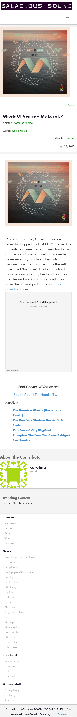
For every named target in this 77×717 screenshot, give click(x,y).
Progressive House (14, 612)
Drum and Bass (12, 632)
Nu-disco (9, 562)
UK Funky (9, 637)
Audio (71, 105)
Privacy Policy (11, 690)
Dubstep (8, 577)
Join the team (11, 661)
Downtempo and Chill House (20, 557)
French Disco (11, 642)
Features (9, 528)
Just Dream (59, 714)
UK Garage (10, 587)
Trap (6, 617)
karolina (69, 138)
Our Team (10, 543)
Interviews (10, 523)
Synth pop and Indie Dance (19, 572)
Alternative (10, 607)
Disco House (20, 131)
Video (7, 538)
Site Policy (9, 695)
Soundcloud (23, 395)
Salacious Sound (37, 6)
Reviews (9, 533)
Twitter (58, 395)
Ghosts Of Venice (22, 123)
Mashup (9, 622)
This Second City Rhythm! (32, 430)
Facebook (42, 395)
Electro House (12, 582)
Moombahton (12, 627)
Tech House (11, 597)
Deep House (11, 567)
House (8, 602)
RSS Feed (9, 700)
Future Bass (10, 647)
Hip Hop (9, 592)
